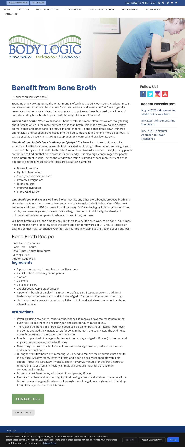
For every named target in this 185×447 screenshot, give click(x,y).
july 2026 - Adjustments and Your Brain (158, 122)
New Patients (129, 9)
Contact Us (11, 14)
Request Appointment (18, 3)
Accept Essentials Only (152, 440)
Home (7, 9)
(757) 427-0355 (146, 3)
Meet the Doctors (47, 9)
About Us (23, 9)
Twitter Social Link (150, 94)
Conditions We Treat (101, 9)
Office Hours (38, 3)
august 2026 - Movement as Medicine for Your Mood (158, 112)
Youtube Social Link (165, 94)
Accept (173, 440)
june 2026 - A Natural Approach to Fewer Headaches (154, 134)
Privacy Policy (49, 443)
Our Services (73, 9)
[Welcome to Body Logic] (45, 58)
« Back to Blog (23, 412)
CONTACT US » (28, 399)
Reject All (129, 440)
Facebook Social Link (143, 94)
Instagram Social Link (157, 94)
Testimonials (152, 9)
